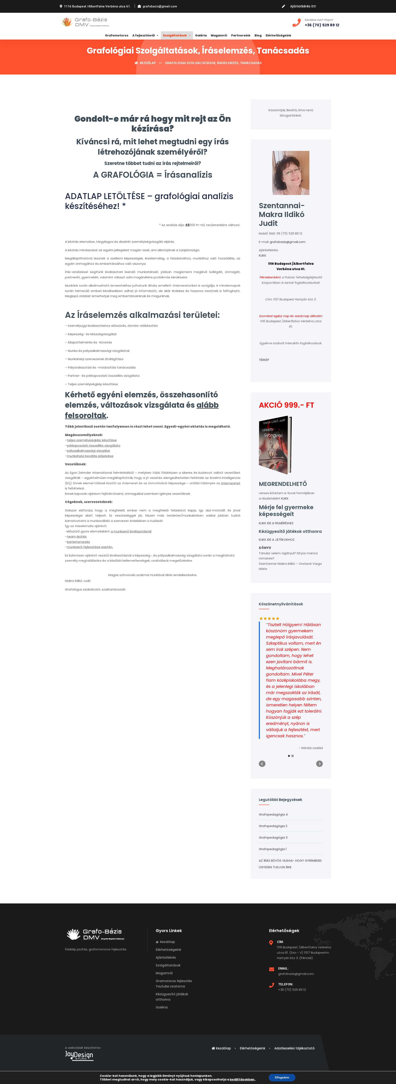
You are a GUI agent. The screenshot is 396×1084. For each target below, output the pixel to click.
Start (289, 756)
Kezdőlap (147, 63)
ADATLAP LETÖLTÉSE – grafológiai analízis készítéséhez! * (149, 201)
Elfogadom (282, 1077)
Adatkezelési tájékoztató (294, 1048)
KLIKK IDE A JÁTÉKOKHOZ (277, 539)
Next (319, 764)
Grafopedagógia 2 (273, 826)
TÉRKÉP (264, 360)
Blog (258, 35)
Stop (292, 756)
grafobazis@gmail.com (287, 242)
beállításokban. (242, 1079)
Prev (262, 764)
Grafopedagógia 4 (273, 814)
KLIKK (262, 255)
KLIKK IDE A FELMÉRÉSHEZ (276, 523)
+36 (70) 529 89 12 (292, 989)
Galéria (201, 35)
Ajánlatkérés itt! (303, 6)
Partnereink (240, 35)
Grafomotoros (116, 35)
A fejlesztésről (143, 35)
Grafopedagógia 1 (273, 849)
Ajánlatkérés (166, 957)
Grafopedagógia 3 (273, 837)
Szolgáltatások (175, 35)
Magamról (219, 35)
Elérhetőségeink (278, 35)
